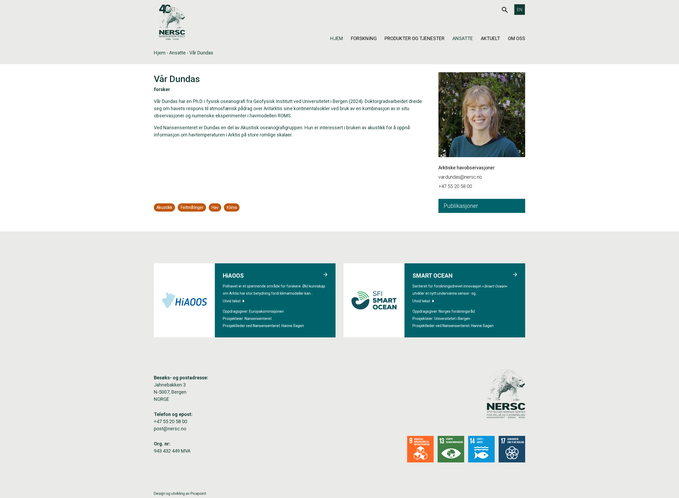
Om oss (516, 38)
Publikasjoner (461, 206)
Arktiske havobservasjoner (466, 167)
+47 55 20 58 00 (455, 186)
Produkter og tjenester (415, 38)
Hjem (336, 38)
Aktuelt (490, 38)
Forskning (364, 38)
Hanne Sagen (292, 326)
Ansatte (462, 38)
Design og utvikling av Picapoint (180, 493)
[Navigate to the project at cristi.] (325, 275)
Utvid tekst (232, 301)
